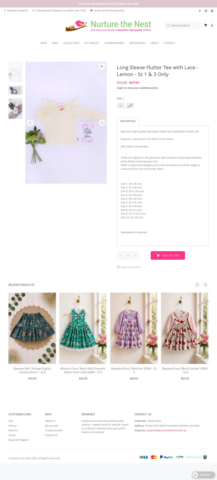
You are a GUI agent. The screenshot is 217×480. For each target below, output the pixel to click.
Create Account (53, 430)
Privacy (12, 425)
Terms (12, 435)
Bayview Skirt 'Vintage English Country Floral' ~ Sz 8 (32, 370)
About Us (50, 420)
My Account (51, 425)
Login (120, 87)
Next (102, 122)
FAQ (10, 420)
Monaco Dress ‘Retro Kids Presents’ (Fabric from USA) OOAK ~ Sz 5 (83, 370)
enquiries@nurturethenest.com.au (166, 430)
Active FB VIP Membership (109, 10)
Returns (12, 430)
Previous (30, 122)
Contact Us (51, 435)
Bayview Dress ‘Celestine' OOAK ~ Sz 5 (134, 370)
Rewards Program (17, 10)
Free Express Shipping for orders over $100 (61, 10)
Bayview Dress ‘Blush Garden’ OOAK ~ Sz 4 (185, 370)
